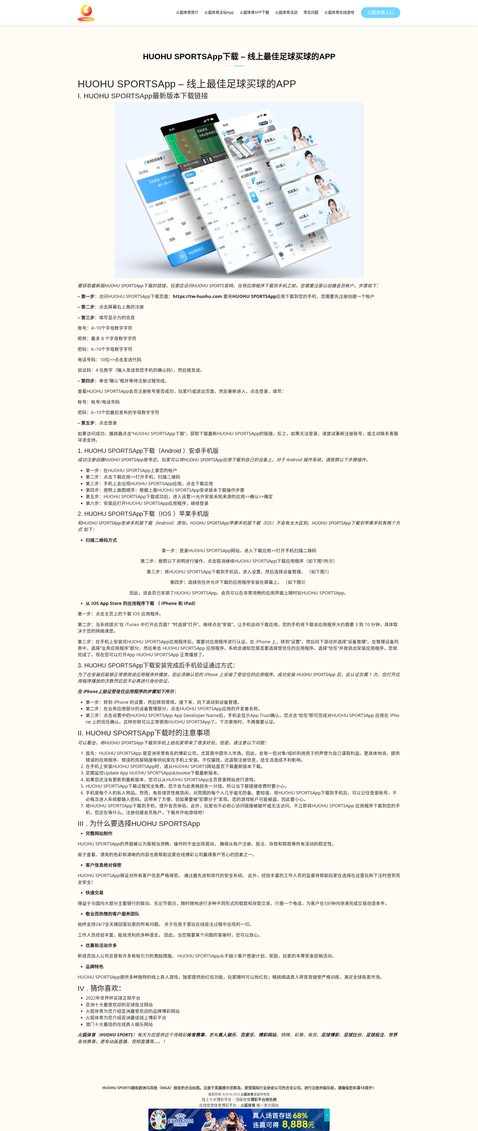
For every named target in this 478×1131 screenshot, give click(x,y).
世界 (392, 1035)
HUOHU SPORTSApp (254, 296)
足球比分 (352, 1035)
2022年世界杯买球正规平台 (113, 998)
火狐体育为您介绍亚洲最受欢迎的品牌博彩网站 (133, 1011)
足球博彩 (330, 1035)
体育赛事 (196, 1035)
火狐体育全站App (219, 12)
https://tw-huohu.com (197, 296)
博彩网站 (267, 1035)
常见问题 (310, 12)
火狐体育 (246, 1094)
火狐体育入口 (380, 12)
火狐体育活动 (286, 12)
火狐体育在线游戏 (339, 12)
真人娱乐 (227, 1035)
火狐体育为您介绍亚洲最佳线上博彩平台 (126, 1017)
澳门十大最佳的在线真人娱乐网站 (119, 1024)
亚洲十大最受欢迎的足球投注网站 (119, 1005)
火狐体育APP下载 (254, 12)
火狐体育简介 (187, 12)
